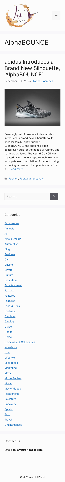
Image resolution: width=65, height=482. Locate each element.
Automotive (11, 244)
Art (6, 233)
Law (7, 352)
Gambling (10, 316)
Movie (8, 373)
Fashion (13, 178)
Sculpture (10, 398)
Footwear (25, 178)
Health (9, 331)
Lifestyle (10, 357)
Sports (9, 409)
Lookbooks (11, 362)
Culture (9, 275)
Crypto (9, 269)
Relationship (12, 393)
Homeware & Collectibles (20, 342)
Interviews (11, 347)
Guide (8, 326)
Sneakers (38, 178)
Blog (7, 249)
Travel (8, 419)
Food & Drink (12, 306)
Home (8, 336)
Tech (7, 414)
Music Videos (13, 388)
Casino (9, 264)
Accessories (12, 223)
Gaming (9, 321)
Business (10, 254)
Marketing (11, 367)
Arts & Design (13, 238)
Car (7, 259)
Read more (16, 169)
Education (11, 280)
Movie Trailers (13, 378)
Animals (9, 228)
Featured (10, 295)
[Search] (54, 196)
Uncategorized (13, 424)
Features (10, 300)
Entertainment (13, 285)
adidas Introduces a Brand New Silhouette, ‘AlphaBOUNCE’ (32, 68)
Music (8, 383)
